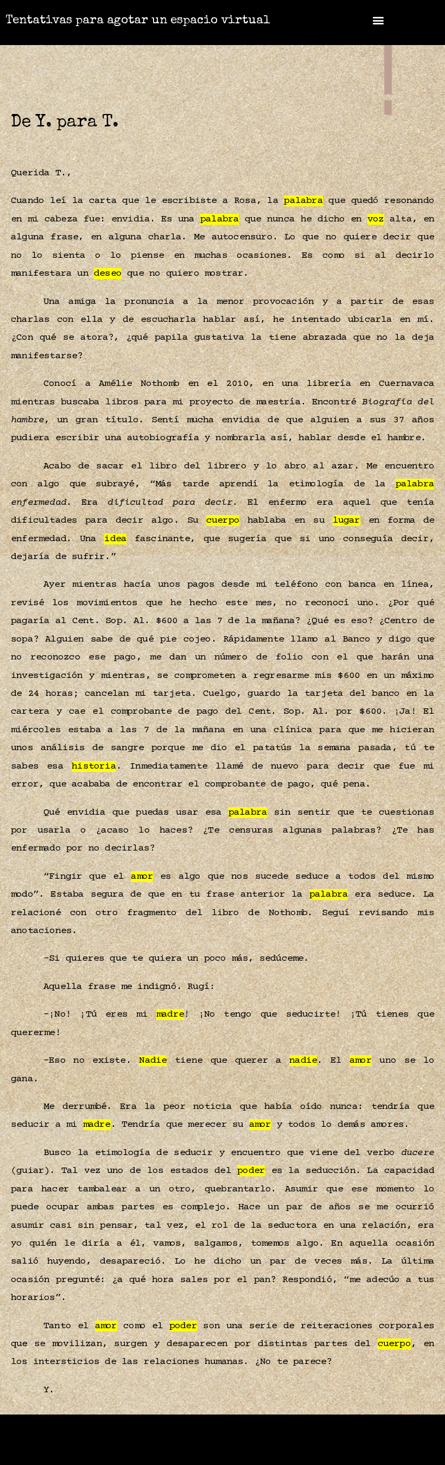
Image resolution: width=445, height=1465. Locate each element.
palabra (303, 200)
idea (115, 539)
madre (170, 1014)
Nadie (153, 1060)
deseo (108, 273)
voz (375, 219)
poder (251, 1170)
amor (142, 876)
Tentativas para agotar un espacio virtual (137, 21)
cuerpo (222, 520)
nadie (303, 1060)
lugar (346, 520)
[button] (378, 20)
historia (94, 766)
